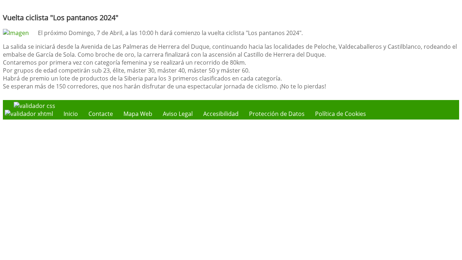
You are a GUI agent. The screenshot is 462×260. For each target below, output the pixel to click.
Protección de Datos (277, 114)
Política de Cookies (340, 114)
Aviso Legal (178, 114)
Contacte (100, 114)
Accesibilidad (221, 114)
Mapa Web (137, 114)
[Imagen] (16, 33)
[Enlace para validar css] (34, 106)
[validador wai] (30, 114)
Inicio (71, 114)
